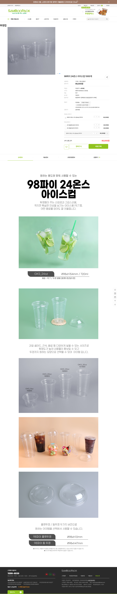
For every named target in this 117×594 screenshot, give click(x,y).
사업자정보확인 (91, 580)
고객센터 (107, 5)
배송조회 (92, 5)
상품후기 (97, 157)
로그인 (79, 5)
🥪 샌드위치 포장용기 (92, 19)
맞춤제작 (55, 19)
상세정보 (20, 157)
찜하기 (66, 147)
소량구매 (46, 19)
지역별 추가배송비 (85, 102)
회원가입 (85, 5)
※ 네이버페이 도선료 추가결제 (82, 105)
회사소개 (97, 576)
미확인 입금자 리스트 (24, 587)
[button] (82, 12)
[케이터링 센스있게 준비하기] (96, 15)
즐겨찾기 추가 (10, 5)
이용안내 (90, 576)
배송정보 (45, 157)
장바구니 (99, 5)
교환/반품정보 (71, 157)
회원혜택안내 (17, 5)
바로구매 (98, 146)
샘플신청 (65, 19)
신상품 (29, 19)
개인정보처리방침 (73, 576)
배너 (58, 2)
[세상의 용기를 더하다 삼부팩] (19, 13)
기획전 (74, 19)
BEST (37, 19)
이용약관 (83, 576)
